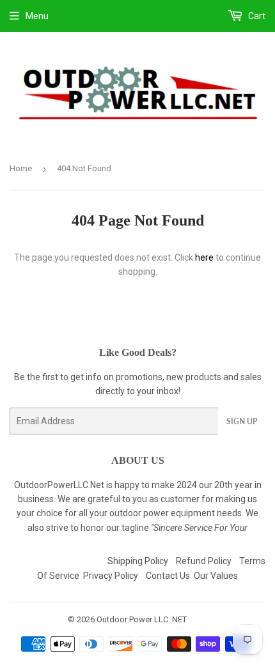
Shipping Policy (137, 561)
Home (21, 168)
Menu (37, 16)
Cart (255, 16)
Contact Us (168, 576)
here (204, 257)
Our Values (216, 576)
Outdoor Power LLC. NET (142, 619)
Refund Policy (204, 561)
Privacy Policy (110, 576)
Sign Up (241, 421)
